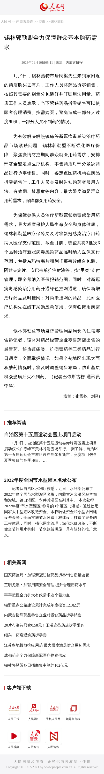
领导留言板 (73, 719)
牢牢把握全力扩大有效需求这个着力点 (37, 595)
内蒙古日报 (74, 62)
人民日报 (13, 719)
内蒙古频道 (24, 21)
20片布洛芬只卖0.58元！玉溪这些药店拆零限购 (44, 625)
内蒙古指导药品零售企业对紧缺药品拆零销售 (43, 615)
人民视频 (13, 747)
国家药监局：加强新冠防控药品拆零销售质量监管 (46, 575)
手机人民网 (53, 719)
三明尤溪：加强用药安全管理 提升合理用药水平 (45, 585)
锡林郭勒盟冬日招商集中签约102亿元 (36, 665)
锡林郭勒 (57, 21)
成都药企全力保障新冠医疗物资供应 (35, 655)
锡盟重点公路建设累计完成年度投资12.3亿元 (42, 605)
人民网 (6, 21)
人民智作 (53, 747)
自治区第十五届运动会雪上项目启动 (43, 434)
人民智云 (33, 747)
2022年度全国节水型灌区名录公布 (40, 480)
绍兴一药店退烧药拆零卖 (25, 635)
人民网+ (33, 719)
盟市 (41, 21)
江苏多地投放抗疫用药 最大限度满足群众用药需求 (47, 645)
